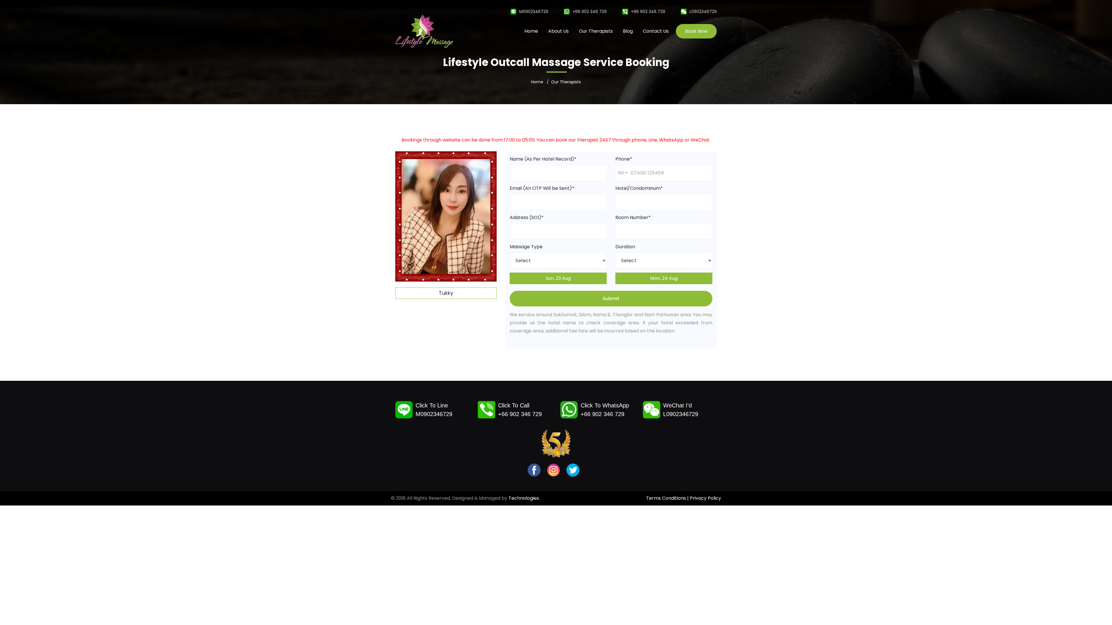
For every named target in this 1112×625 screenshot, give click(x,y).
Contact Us (656, 31)
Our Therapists (596, 31)
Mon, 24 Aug (664, 278)
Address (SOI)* (527, 217)
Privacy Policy (705, 498)
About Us (558, 31)
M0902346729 (533, 11)
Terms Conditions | (668, 498)
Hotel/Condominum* (639, 188)
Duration (625, 246)
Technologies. (524, 498)
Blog (628, 31)
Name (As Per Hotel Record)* (543, 159)
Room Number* (633, 217)
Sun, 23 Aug (558, 278)
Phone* (623, 159)
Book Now (696, 31)
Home (531, 31)
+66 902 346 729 (590, 11)
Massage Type (526, 246)
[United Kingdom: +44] (622, 172)
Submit (611, 298)
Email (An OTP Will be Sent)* (542, 188)
